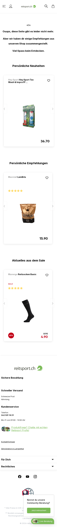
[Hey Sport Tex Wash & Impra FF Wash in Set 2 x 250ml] (29, 116)
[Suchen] (46, 6)
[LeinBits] (23, 180)
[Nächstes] (52, 108)
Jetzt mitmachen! (38, 510)
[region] (29, 109)
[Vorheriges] (5, 108)
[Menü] (4, 6)
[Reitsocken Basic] (23, 278)
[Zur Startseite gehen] (28, 6)
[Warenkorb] (52, 6)
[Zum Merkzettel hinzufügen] (49, 80)
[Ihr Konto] (10, 6)
